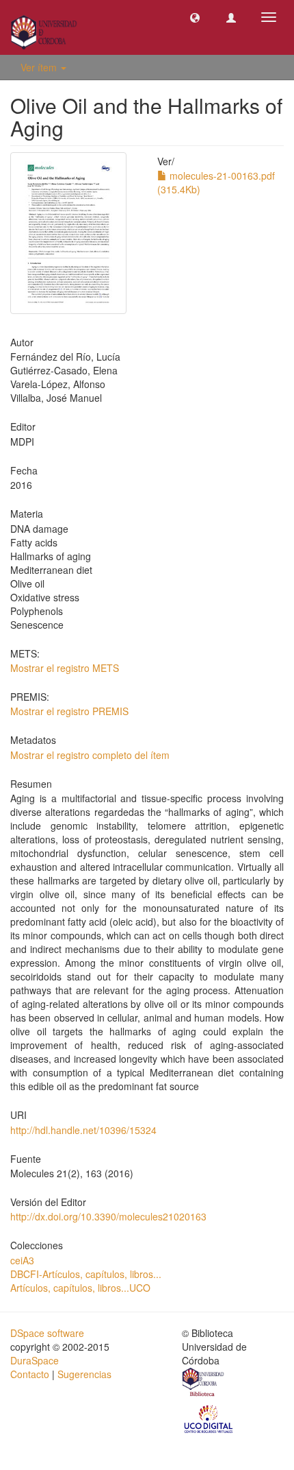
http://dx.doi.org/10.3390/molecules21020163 (108, 1216)
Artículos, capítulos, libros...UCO (80, 1287)
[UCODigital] (209, 1418)
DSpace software (47, 1333)
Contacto (29, 1374)
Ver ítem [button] (40, 67)
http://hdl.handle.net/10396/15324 (83, 1130)
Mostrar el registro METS (64, 668)
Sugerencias (84, 1374)
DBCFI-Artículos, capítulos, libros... (85, 1274)
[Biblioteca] (204, 1383)
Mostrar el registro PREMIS (69, 711)
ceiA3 (22, 1260)
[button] (195, 17)
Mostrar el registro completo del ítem (90, 755)
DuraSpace (34, 1360)
